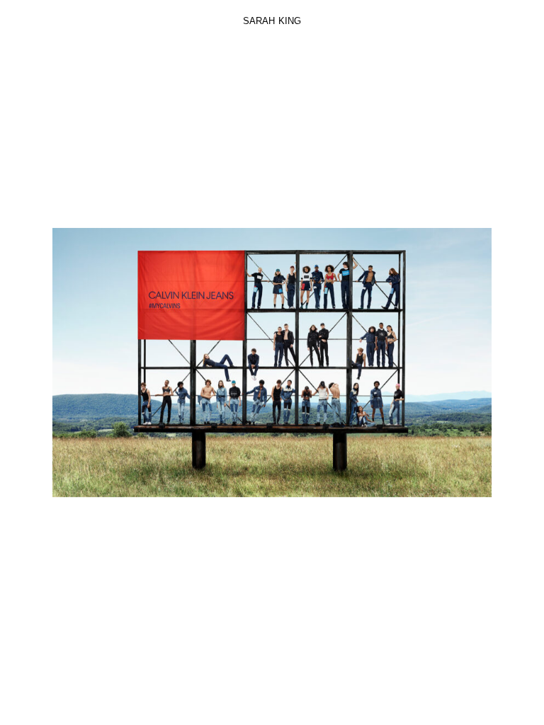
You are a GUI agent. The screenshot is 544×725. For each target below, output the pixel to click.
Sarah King (272, 21)
